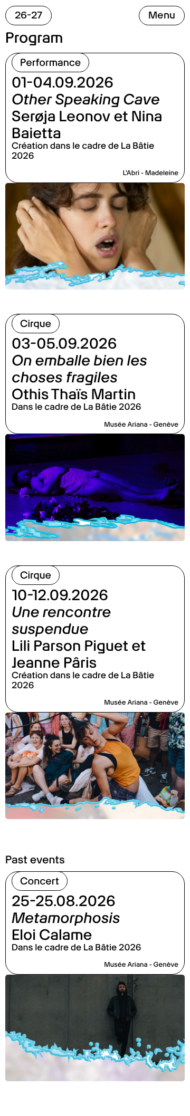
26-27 (28, 15)
